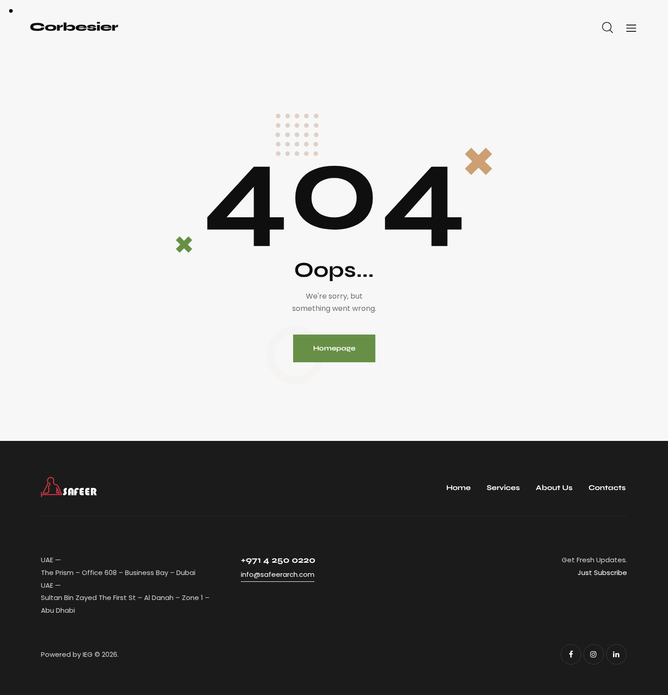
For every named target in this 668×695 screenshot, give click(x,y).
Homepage (334, 348)
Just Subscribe (602, 572)
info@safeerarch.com (277, 574)
